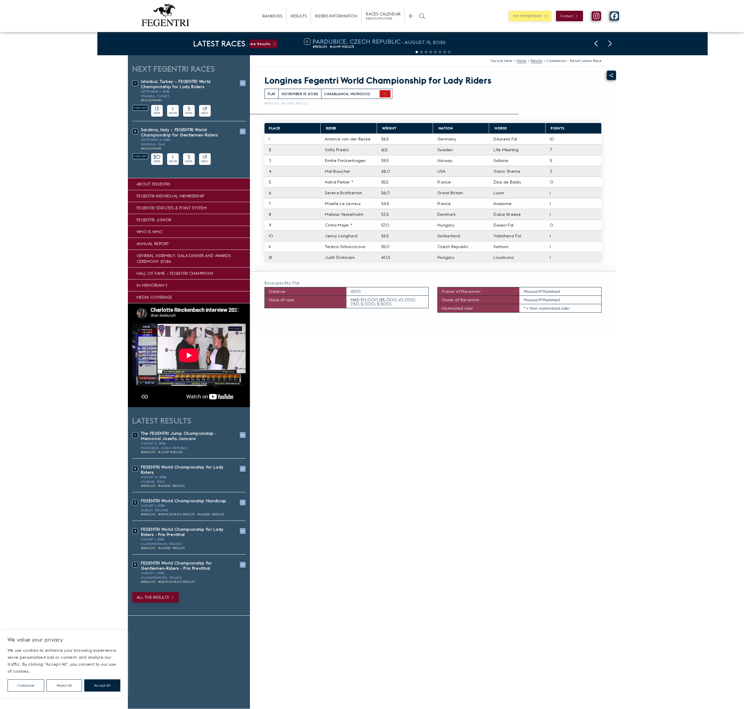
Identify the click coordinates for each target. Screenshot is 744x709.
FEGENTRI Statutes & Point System (172, 208)
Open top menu (410, 16)
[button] (596, 44)
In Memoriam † (152, 285)
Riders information (336, 16)
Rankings (272, 16)
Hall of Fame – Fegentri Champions (175, 273)
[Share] (611, 75)
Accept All (102, 685)
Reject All (64, 685)
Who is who (149, 231)
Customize (25, 685)
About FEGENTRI (153, 184)
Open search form (422, 16)
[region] (64, 663)
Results (299, 16)
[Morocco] (385, 94)
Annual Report (153, 243)
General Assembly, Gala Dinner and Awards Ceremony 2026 (184, 258)
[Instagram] (596, 16)
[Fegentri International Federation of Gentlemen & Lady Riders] (165, 16)
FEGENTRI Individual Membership (170, 196)
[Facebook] (614, 16)
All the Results (153, 597)
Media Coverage (154, 297)
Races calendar (383, 15)
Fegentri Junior (154, 219)
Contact (566, 16)
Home (521, 60)
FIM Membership (527, 16)
